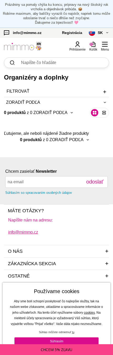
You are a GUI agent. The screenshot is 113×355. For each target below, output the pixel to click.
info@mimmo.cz (23, 232)
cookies (89, 312)
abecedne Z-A (49, 149)
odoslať (95, 182)
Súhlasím (56, 341)
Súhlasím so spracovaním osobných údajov (38, 193)
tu (73, 332)
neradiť (43, 123)
